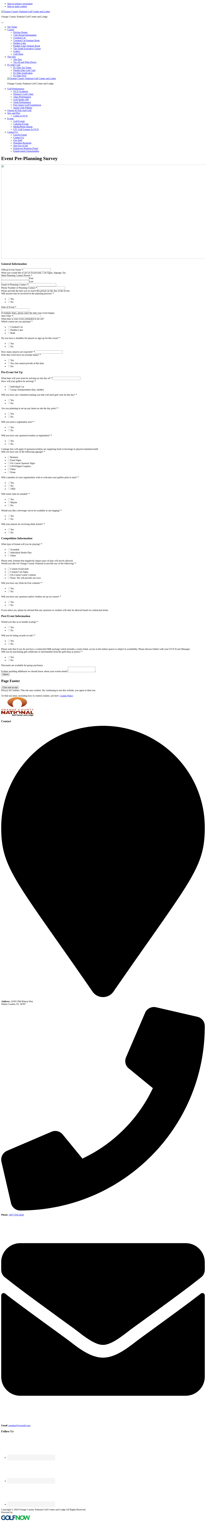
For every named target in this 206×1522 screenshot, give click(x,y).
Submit (5, 674)
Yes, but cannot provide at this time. (27, 363)
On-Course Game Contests (23, 575)
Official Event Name (12, 269)
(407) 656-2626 (16, 1215)
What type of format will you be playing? (21, 544)
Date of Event (8, 307)
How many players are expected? (18, 352)
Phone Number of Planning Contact (19, 287)
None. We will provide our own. (25, 578)
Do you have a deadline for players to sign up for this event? (30, 338)
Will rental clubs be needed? (15, 494)
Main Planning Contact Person (16, 275)
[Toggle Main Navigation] (2, 22)
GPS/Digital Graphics (20, 466)
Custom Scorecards (19, 569)
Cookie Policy (66, 695)
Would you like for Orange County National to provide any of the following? (38, 563)
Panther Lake (16, 330)
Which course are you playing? (17, 321)
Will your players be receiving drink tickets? (23, 524)
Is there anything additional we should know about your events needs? (34, 671)
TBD (12, 489)
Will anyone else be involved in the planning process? (27, 293)
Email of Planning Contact (14, 284)
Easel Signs (15, 460)
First (31, 278)
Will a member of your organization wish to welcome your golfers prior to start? (40, 477)
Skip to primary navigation (20, 3)
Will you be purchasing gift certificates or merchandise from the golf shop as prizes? (41, 651)
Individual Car (17, 386)
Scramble (14, 549)
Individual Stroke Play (21, 552)
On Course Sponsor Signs (22, 463)
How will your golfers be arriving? (18, 381)
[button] (10, 29)
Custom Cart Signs (19, 572)
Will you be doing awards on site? (18, 635)
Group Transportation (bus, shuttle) (27, 389)
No (11, 302)
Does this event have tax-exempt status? (21, 355)
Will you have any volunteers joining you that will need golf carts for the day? (39, 394)
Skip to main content (17, 6)
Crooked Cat (16, 327)
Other (13, 469)
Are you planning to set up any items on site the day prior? (30, 408)
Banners (14, 457)
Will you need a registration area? (18, 422)
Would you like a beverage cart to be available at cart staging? (31, 510)
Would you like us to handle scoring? (19, 622)
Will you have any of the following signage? (23, 451)
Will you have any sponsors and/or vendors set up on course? (31, 596)
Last (31, 281)
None (13, 472)
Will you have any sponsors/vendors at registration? (26, 435)
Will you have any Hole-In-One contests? (21, 583)
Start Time (7, 316)
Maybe (13, 502)
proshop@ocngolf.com (19, 1425)
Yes (12, 299)
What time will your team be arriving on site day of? (26, 378)
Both (12, 333)
